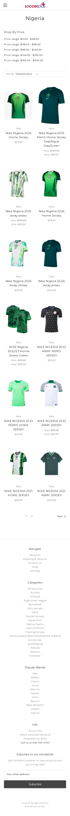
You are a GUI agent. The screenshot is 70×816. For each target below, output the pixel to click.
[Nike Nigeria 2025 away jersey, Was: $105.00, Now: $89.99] (18, 183)
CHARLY (35, 709)
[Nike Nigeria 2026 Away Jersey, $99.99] (18, 253)
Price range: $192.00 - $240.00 (23, 60)
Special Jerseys (35, 616)
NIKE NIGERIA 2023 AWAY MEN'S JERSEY (51, 351)
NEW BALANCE (35, 705)
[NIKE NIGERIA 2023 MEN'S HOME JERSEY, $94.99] (18, 393)
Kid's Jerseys (35, 608)
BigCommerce (41, 803)
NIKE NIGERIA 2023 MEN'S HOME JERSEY (18, 425)
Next (60, 516)
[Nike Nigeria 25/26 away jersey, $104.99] (52, 253)
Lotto (35, 697)
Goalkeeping (35, 643)
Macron (35, 689)
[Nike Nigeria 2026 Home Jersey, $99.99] (18, 105)
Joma (35, 685)
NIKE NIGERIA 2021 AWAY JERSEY (51, 493)
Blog (35, 566)
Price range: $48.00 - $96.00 (22, 44)
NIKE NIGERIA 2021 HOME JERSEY (18, 493)
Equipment (35, 620)
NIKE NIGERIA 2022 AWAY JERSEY (51, 423)
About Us (35, 555)
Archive (35, 592)
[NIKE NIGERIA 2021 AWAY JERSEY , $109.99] (52, 463)
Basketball (35, 604)
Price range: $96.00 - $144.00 (23, 49)
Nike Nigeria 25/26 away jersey (51, 283)
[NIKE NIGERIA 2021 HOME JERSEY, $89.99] (18, 463)
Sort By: (10, 73)
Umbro (35, 681)
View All (35, 713)
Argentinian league (35, 600)
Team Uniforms (35, 628)
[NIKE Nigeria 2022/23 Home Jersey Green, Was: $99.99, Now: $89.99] (18, 319)
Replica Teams (35, 624)
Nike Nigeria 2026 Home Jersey (18, 135)
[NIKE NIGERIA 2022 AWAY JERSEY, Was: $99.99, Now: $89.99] (52, 393)
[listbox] (27, 74)
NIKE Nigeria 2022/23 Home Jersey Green (18, 351)
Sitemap (35, 570)
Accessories (35, 588)
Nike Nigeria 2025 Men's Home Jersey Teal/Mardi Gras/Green (51, 139)
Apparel (35, 651)
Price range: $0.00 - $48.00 (21, 39)
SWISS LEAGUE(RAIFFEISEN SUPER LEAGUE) (35, 636)
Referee (35, 647)
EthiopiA (35, 596)
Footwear (35, 655)
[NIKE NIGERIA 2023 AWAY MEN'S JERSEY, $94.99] (52, 319)
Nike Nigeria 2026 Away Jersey (18, 283)
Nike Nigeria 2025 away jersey (18, 213)
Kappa (35, 693)
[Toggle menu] (5, 5)
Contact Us (35, 563)
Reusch (35, 701)
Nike (35, 673)
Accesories (35, 640)
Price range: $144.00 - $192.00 (23, 55)
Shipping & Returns (35, 559)
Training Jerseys (35, 632)
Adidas (35, 677)
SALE (35, 612)
